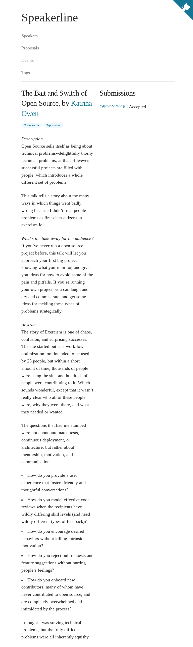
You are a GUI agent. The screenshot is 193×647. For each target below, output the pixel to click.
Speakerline (49, 17)
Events (27, 60)
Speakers (29, 35)
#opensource (53, 125)
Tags (25, 72)
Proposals (30, 47)
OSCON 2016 (112, 106)
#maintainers (31, 125)
